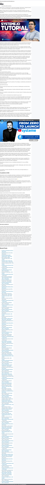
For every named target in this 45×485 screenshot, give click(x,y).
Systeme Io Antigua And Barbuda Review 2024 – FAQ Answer (7, 431)
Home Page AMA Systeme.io (6, 5)
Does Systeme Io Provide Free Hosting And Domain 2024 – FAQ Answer (7, 355)
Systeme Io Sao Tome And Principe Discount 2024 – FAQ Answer (7, 414)
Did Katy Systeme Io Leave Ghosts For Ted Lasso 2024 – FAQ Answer (7, 386)
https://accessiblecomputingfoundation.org (7, 1)
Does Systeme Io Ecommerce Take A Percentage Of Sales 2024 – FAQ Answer (7, 277)
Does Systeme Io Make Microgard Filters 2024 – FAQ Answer (7, 258)
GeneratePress (23, 484)
